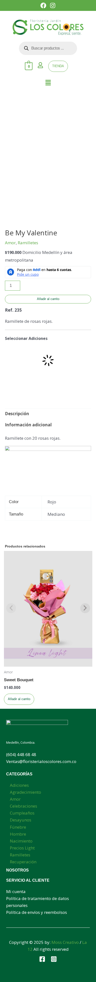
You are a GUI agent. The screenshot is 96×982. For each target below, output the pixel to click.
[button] (48, 83)
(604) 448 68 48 (21, 754)
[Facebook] (42, 959)
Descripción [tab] (17, 413)
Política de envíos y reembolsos (36, 912)
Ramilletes (28, 243)
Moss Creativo (65, 942)
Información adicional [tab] (28, 425)
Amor (10, 243)
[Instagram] (54, 959)
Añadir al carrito (48, 299)
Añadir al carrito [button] (19, 699)
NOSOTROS (17, 870)
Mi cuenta (16, 891)
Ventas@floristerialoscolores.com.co (41, 761)
